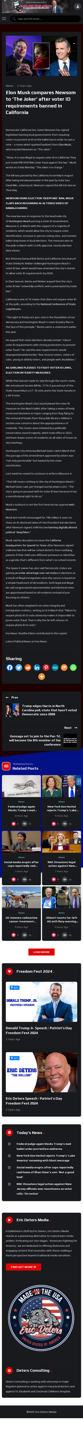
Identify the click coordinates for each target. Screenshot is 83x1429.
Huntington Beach (19, 221)
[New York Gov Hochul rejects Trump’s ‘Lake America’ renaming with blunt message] (61, 786)
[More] (41, 676)
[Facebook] (9, 667)
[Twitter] (18, 667)
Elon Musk (65, 144)
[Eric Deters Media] (36, 6)
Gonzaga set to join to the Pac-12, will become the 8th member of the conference (35, 740)
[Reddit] (28, 667)
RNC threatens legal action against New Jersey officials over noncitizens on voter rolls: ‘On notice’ (44, 1188)
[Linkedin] (37, 667)
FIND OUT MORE (22, 1266)
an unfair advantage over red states (36, 572)
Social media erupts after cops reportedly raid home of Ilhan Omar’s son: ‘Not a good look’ (45, 1172)
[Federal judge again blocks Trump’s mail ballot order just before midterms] (21, 786)
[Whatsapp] (73, 667)
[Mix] (64, 667)
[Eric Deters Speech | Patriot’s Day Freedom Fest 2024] (41, 1072)
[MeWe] (55, 667)
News (9, 85)
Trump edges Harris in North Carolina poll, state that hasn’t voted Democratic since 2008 (49, 710)
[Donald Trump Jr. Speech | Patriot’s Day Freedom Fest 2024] (41, 1002)
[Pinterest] (46, 667)
